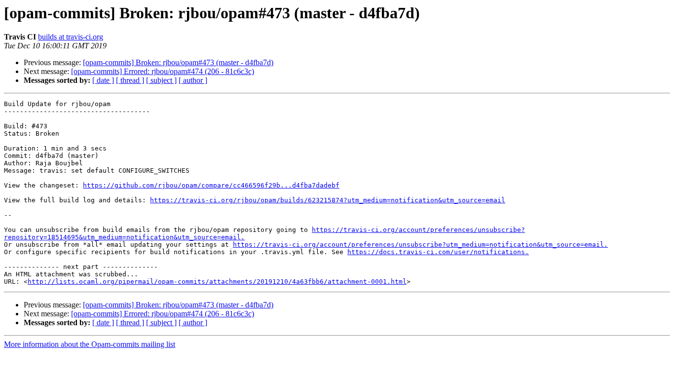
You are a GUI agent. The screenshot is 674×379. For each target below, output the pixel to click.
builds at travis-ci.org (70, 37)
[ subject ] (161, 80)
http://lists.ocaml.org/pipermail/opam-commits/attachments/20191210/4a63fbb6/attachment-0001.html (217, 281)
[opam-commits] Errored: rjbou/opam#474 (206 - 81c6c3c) (162, 71)
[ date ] (103, 80)
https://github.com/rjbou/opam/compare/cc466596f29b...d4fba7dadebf (211, 185)
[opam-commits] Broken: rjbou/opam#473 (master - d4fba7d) (178, 62)
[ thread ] (130, 80)
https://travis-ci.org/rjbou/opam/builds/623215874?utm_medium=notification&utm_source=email (327, 200)
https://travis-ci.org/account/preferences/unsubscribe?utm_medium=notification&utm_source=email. (420, 244)
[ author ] (193, 80)
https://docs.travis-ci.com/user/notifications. (438, 252)
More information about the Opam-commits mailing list (89, 344)
